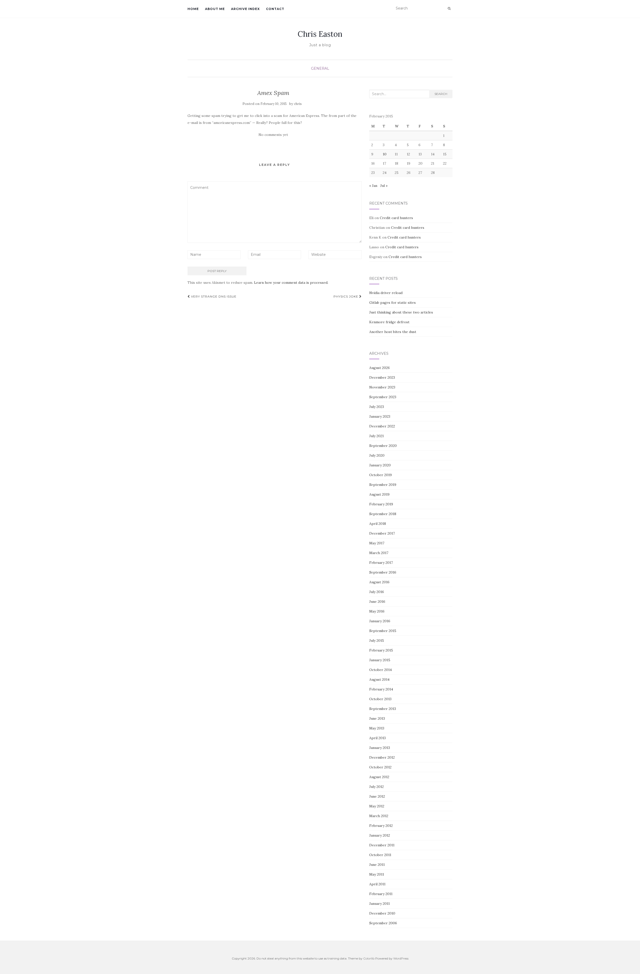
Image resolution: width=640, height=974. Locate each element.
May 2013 (376, 728)
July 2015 (376, 640)
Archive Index (245, 9)
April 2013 (377, 738)
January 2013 (379, 747)
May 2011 (376, 874)
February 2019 (381, 504)
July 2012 (376, 786)
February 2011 (380, 894)
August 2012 (379, 777)
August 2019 (379, 494)
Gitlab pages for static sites (392, 302)
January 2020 (380, 465)
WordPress (400, 958)
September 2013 (382, 708)
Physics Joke (346, 296)
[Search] (449, 8)
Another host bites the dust (392, 331)
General (320, 68)
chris (298, 104)
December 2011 (381, 845)
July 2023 (376, 406)
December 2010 (382, 913)
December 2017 (382, 533)
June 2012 (377, 796)
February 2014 (381, 689)
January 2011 (379, 903)
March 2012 (378, 816)
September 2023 (382, 397)
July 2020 (376, 455)
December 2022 (382, 426)
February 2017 (381, 562)
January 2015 (379, 660)
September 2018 (382, 514)
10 (384, 154)
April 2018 (377, 523)
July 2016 (376, 592)
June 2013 (377, 718)
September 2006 (383, 923)
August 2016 (379, 582)
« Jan (373, 185)
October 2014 (380, 669)
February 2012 (381, 825)
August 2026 (379, 367)
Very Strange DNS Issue (213, 296)
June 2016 (377, 601)
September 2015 (382, 631)
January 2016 (379, 621)
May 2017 (376, 543)
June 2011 (377, 864)
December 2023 (382, 377)
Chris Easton (320, 34)
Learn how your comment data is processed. (291, 282)
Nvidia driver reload (385, 293)
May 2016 (376, 611)
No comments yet (273, 134)
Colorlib (368, 958)
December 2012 (382, 757)
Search (440, 94)
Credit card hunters (396, 218)
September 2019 (382, 484)
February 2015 (381, 650)
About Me (215, 9)
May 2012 (376, 806)
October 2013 (380, 699)
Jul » (384, 185)
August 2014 (379, 679)
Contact (275, 9)
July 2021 (376, 436)
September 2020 (383, 445)
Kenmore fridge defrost (389, 322)
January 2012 (379, 835)
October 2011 (380, 855)
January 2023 (379, 416)
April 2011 (377, 884)
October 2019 (380, 475)
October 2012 (380, 767)
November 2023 (382, 387)
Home (193, 9)
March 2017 (378, 553)
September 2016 (382, 572)
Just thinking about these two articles (401, 312)
